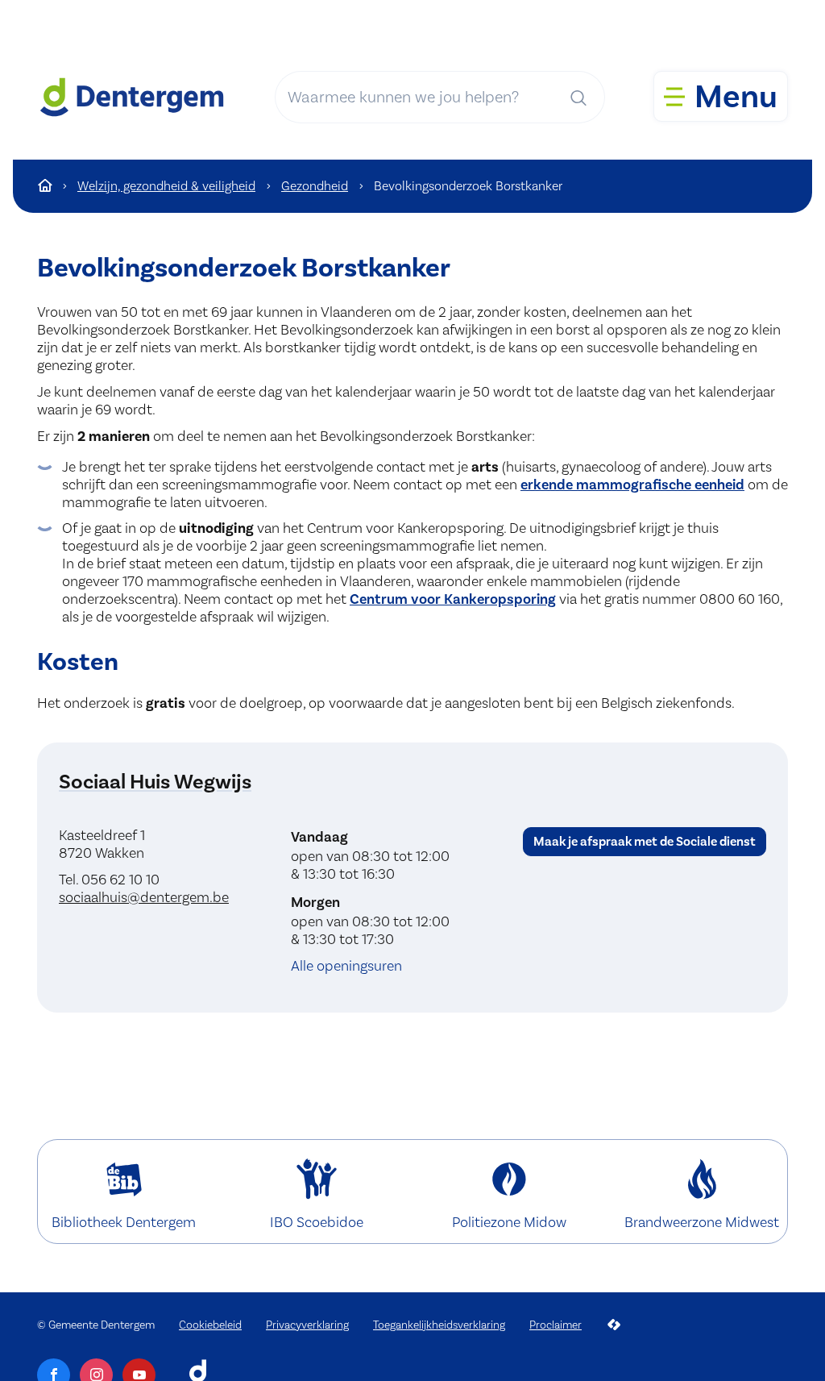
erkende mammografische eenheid (632, 485)
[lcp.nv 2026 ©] (614, 1325)
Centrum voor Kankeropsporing (453, 599)
